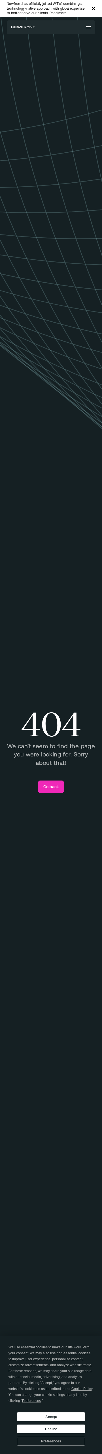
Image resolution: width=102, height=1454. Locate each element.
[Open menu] (88, 27)
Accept (51, 1417)
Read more (58, 13)
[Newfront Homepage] (23, 27)
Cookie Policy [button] (81, 1389)
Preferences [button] (31, 1401)
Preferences (51, 1441)
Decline (51, 1429)
